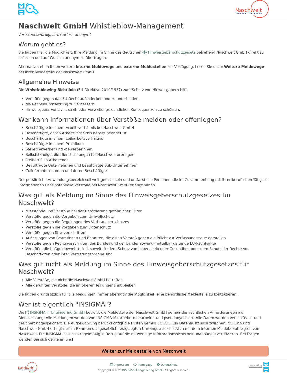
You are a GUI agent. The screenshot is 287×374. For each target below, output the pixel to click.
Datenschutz (169, 365)
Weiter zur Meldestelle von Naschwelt (144, 351)
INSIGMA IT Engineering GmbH (57, 312)
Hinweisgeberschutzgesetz (171, 52)
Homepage (145, 365)
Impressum (121, 365)
